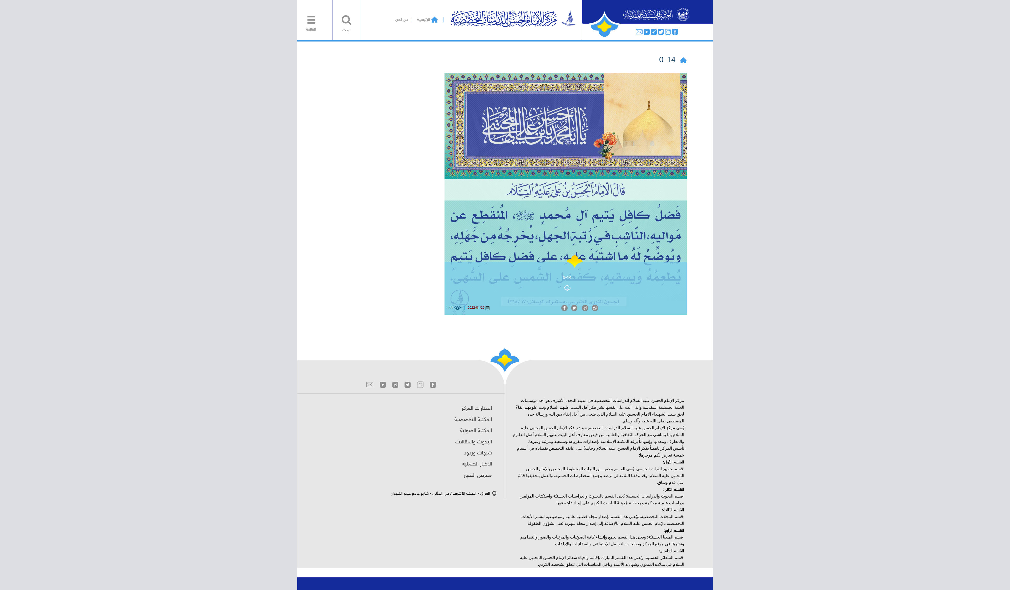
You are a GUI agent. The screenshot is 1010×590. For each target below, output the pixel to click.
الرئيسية (423, 19)
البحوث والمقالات (473, 442)
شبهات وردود (478, 453)
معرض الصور (478, 475)
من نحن (401, 19)
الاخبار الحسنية (477, 464)
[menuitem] (310, 21)
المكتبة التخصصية (473, 420)
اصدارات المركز (477, 408)
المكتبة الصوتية (476, 431)
